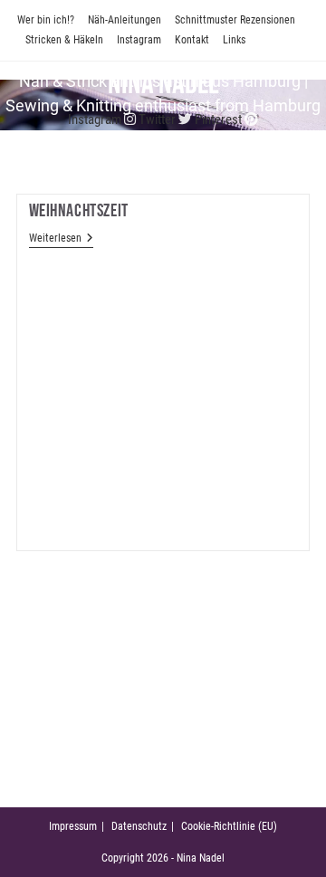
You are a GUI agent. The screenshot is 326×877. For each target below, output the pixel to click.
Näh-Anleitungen (124, 20)
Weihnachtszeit (79, 211)
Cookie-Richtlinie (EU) (229, 826)
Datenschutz (139, 826)
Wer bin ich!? (45, 20)
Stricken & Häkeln (64, 39)
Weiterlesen (61, 238)
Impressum (73, 826)
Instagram (139, 39)
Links (234, 39)
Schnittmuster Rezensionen (235, 20)
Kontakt (192, 39)
